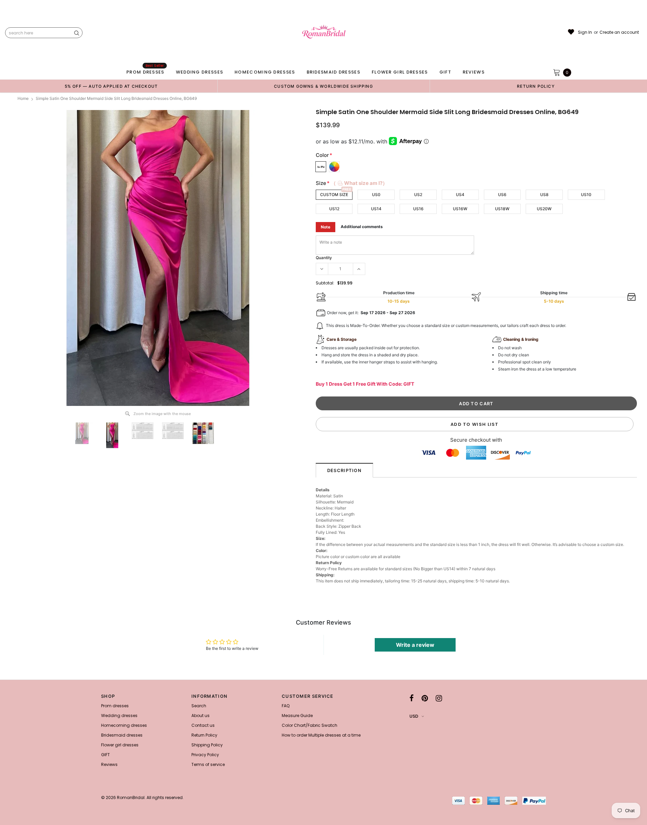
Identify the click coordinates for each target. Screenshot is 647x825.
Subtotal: (325, 283)
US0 (376, 194)
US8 (544, 194)
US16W (460, 208)
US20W (544, 208)
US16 (418, 208)
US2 (418, 194)
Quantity (324, 257)
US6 (502, 194)
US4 (460, 194)
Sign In (585, 32)
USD (413, 716)
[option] (111, 86)
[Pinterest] (425, 698)
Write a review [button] (415, 644)
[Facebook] (411, 698)
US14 (376, 208)
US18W (502, 208)
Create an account (619, 32)
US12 (334, 208)
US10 (586, 194)
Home (23, 98)
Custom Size (334, 194)
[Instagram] (439, 698)
